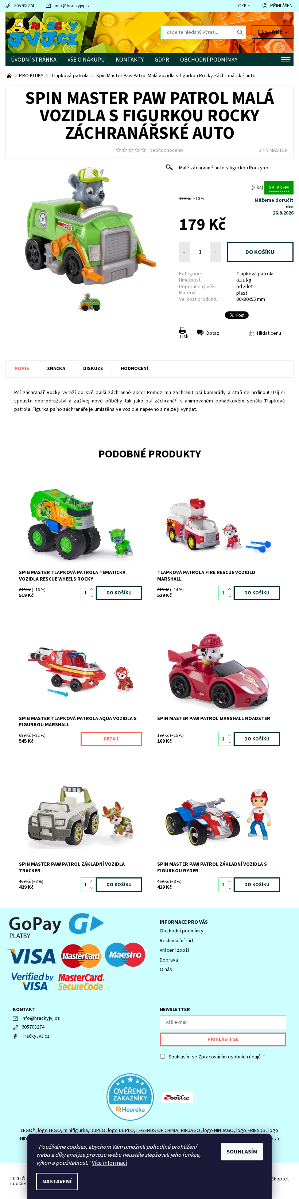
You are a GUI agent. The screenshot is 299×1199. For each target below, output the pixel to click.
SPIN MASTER (273, 150)
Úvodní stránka (34, 60)
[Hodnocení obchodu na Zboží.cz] (177, 1097)
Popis (22, 368)
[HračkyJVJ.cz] (77, 32)
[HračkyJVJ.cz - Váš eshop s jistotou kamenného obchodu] (10, 75)
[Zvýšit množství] (93, 589)
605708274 (24, 6)
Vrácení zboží (174, 950)
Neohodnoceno (166, 150)
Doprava (169, 960)
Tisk (184, 336)
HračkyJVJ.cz (36, 1036)
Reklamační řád (176, 940)
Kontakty (130, 60)
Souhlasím (241, 1152)
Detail (111, 739)
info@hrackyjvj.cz (72, 6)
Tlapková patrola (254, 274)
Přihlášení (282, 6)
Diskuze (93, 368)
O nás (166, 969)
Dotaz (212, 333)
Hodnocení (134, 368)
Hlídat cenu (269, 333)
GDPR (162, 60)
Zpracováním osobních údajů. (230, 1057)
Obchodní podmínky (208, 60)
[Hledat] (240, 32)
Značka (56, 368)
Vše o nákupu (86, 60)
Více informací (109, 1163)
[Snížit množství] (93, 596)
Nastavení (57, 1182)
